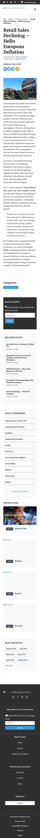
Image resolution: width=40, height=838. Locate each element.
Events (20, 748)
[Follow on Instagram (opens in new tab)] (15, 2)
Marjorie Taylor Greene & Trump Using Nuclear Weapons (18, 357)
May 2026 (21, 654)
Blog (10, 19)
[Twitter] (9, 69)
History (8, 470)
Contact (20, 778)
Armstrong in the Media (14, 427)
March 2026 (22, 660)
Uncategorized (21, 19)
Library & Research (20, 754)
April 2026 (10, 660)
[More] (17, 69)
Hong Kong (9, 476)
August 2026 (11, 649)
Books (7, 445)
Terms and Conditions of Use (20, 817)
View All (9, 666)
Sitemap (20, 830)
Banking (8, 433)
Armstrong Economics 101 (15, 421)
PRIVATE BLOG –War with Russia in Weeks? (18, 370)
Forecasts (9, 451)
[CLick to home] (5, 19)
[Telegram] (13, 69)
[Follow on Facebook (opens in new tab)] (7, 2)
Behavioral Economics (14, 439)
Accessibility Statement (20, 826)
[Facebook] (5, 69)
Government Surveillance (15, 458)
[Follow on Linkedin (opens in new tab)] (4, 2)
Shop (20, 784)
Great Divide (10, 464)
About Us (20, 772)
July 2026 (23, 649)
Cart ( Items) (30, 3)
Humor (8, 482)
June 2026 (10, 654)
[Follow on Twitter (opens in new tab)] (11, 2)
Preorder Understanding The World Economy (20, 381)
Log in (20, 803)
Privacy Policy (20, 821)
